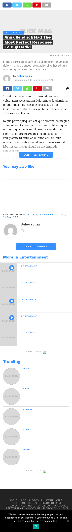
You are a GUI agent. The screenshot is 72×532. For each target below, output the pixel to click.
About (14, 500)
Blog (23, 500)
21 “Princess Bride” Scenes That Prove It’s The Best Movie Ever (33, 194)
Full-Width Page (16, 505)
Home (31, 505)
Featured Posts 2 (51, 503)
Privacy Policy (51, 508)
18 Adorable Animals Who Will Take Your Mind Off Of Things (34, 174)
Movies (6, 217)
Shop (65, 508)
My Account (33, 508)
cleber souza (24, 76)
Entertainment (46, 215)
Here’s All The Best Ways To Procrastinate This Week (33, 184)
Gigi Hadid (60, 215)
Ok (36, 526)
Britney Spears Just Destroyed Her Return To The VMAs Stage (36, 204)
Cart (59, 500)
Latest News (44, 505)
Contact (33, 503)
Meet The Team (14, 508)
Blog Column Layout (41, 500)
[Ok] (67, 521)
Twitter (15, 217)
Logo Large (61, 505)
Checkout (19, 503)
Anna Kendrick (30, 215)
